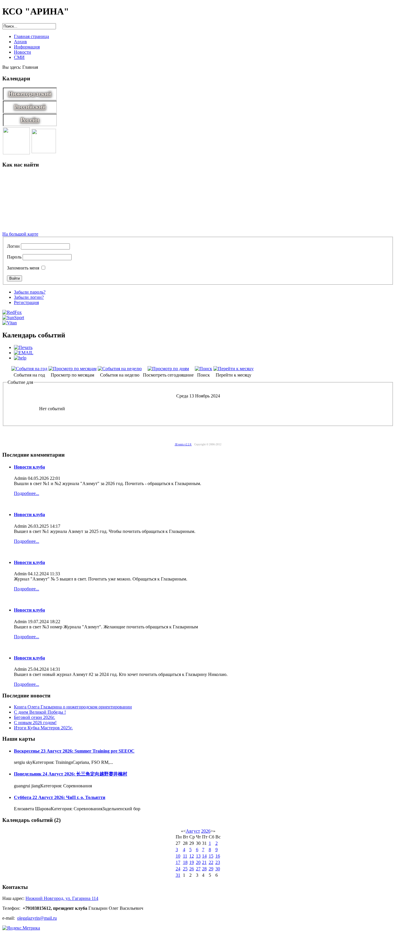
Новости (22, 52)
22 (211, 862)
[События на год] (29, 368)
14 (204, 856)
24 (178, 868)
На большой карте (20, 234)
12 (191, 856)
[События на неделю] (120, 368)
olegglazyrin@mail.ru (37, 918)
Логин (13, 246)
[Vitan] (9, 322)
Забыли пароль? (30, 292)
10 (178, 856)
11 (185, 856)
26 (191, 868)
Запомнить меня (23, 267)
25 (185, 868)
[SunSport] (13, 317)
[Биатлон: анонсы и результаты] (44, 151)
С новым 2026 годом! (35, 722)
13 (198, 856)
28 (204, 868)
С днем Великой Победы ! (40, 712)
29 (211, 868)
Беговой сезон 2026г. (34, 717)
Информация (27, 46)
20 (198, 862)
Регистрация (26, 302)
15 (211, 856)
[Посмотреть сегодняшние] (168, 368)
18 (185, 862)
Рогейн (29, 119)
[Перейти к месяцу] (233, 368)
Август (193, 831)
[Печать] (23, 347)
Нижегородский (30, 93)
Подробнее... (26, 493)
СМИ (19, 57)
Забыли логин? (29, 297)
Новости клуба (29, 466)
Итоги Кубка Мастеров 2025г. (43, 727)
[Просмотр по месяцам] (72, 368)
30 (217, 868)
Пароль (14, 256)
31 (178, 875)
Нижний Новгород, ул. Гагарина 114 (62, 898)
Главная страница (31, 36)
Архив (20, 41)
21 (204, 862)
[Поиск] (203, 368)
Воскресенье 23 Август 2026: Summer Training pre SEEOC (74, 750)
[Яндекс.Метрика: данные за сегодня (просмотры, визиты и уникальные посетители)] (21, 928)
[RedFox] (12, 312)
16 (217, 856)
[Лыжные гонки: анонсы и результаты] (16, 152)
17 (178, 862)
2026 (205, 831)
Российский (30, 106)
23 (217, 862)
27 (198, 868)
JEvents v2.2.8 (183, 444)
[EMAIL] (23, 352)
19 (191, 862)
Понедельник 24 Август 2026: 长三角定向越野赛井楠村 (70, 773)
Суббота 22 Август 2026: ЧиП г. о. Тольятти (59, 797)
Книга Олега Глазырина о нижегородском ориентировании (73, 706)
